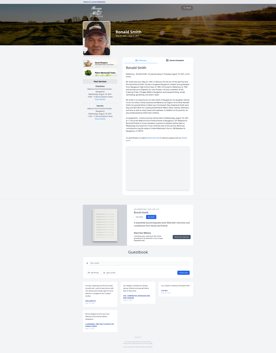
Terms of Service (144, 343)
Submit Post (183, 273)
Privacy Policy (132, 343)
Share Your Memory (182, 237)
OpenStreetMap (140, 347)
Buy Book (151, 217)
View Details (100, 99)
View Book (139, 217)
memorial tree (153, 138)
